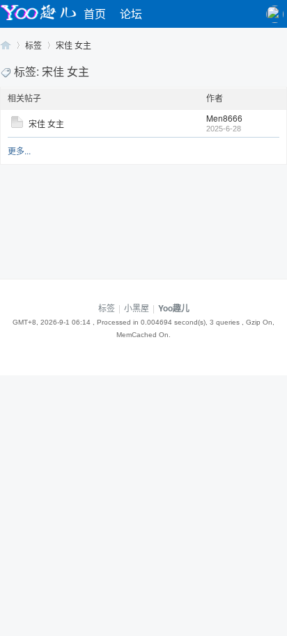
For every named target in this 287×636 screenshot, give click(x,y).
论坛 (131, 14)
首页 (95, 14)
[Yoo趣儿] (38, 20)
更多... (19, 150)
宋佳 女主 (73, 45)
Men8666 (224, 118)
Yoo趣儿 (5, 45)
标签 (33, 45)
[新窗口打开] (17, 124)
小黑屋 (136, 307)
